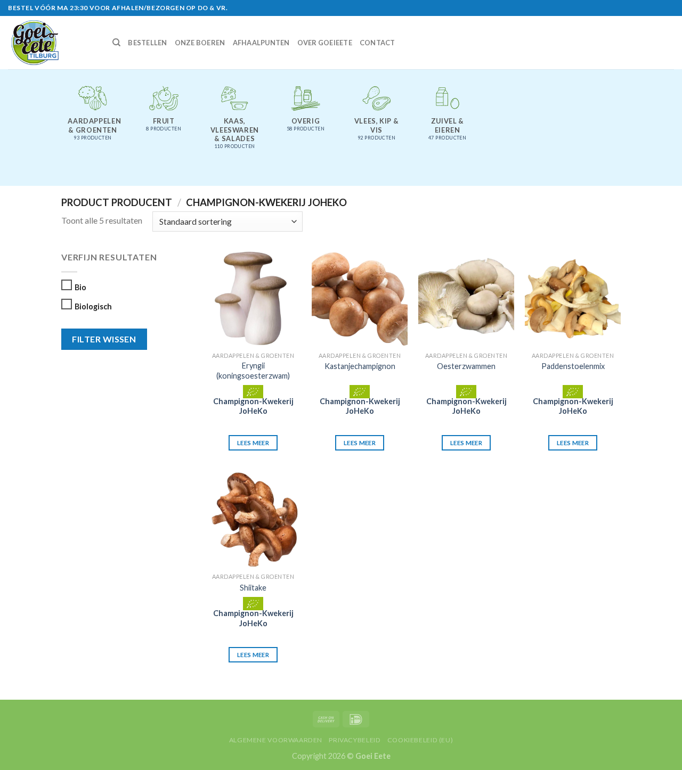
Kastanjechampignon (359, 366)
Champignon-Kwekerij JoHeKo (253, 406)
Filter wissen (104, 339)
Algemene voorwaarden (275, 740)
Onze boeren (200, 42)
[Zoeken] (116, 42)
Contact (377, 42)
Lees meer (253, 442)
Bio (80, 287)
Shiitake (253, 587)
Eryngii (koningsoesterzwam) (253, 370)
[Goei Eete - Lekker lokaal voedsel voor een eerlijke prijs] (52, 42)
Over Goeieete (324, 42)
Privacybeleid (354, 740)
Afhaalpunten (261, 42)
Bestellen (147, 42)
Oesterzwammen (466, 366)
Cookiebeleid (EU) (420, 740)
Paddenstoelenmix (573, 366)
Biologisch (93, 306)
